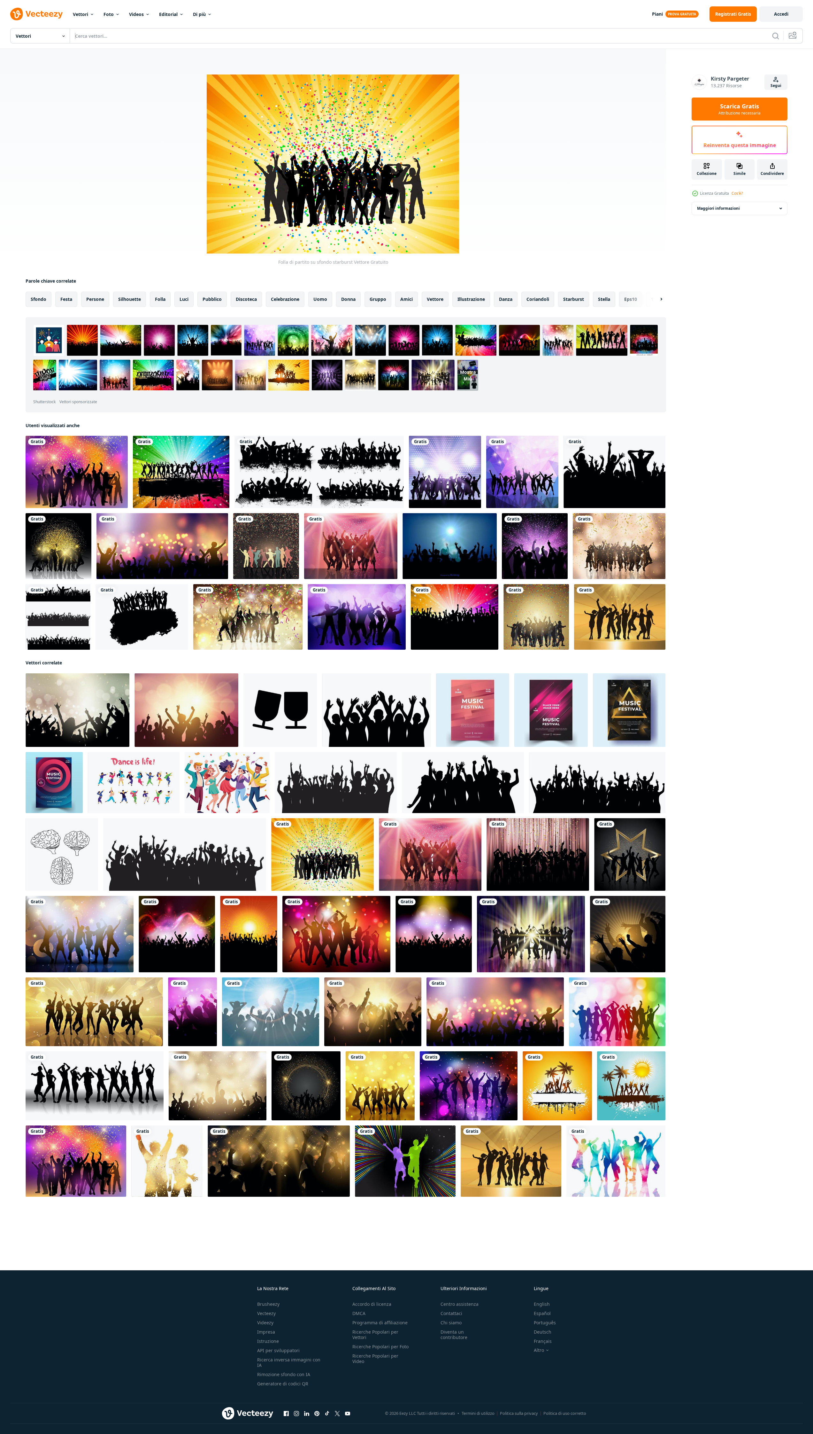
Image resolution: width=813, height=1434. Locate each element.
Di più (199, 14)
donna (348, 299)
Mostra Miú (468, 375)
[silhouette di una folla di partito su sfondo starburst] (531, 934)
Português (545, 1323)
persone (95, 299)
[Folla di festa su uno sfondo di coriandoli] (538, 854)
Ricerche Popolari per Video (375, 1358)
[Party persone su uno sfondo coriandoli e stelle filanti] (248, 617)
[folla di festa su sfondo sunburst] (372, 1011)
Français (543, 1341)
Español (542, 1313)
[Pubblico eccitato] (248, 934)
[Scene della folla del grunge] (319, 472)
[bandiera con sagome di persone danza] (95, 1085)
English (542, 1304)
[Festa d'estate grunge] (557, 1085)
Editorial (168, 14)
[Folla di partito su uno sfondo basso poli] (522, 472)
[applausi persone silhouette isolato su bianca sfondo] (376, 710)
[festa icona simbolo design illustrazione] (280, 710)
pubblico (212, 299)
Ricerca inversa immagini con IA (288, 1362)
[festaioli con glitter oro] (629, 854)
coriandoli (537, 299)
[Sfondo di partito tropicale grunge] (631, 1085)
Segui (776, 85)
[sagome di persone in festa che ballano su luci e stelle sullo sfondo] (80, 934)
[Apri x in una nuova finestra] (337, 1413)
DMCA (358, 1313)
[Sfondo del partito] (181, 472)
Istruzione (268, 1341)
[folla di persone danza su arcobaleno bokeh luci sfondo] (617, 1011)
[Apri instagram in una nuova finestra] (296, 1413)
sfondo (38, 299)
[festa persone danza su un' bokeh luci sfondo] (469, 1085)
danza (505, 299)
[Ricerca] (775, 36)
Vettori (80, 14)
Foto (109, 14)
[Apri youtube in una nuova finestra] (347, 1413)
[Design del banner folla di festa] (162, 546)
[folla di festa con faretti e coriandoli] (350, 546)
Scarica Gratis (739, 109)
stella (604, 299)
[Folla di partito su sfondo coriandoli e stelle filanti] (619, 546)
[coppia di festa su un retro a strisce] (405, 1161)
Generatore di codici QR (282, 1384)
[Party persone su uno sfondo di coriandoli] (536, 617)
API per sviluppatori (278, 1350)
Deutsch (542, 1332)
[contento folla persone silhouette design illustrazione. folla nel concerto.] (336, 782)
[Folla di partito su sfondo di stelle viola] (535, 546)
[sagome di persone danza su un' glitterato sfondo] (306, 1085)
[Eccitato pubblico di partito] (614, 472)
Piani (657, 14)
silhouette (129, 299)
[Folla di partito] (454, 617)
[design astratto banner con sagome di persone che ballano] (94, 1011)
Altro (539, 1350)
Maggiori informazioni (718, 208)
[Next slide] (656, 299)
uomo (320, 299)
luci (184, 299)
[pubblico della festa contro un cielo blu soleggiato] (270, 1011)
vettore (435, 299)
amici (406, 299)
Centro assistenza (460, 1304)
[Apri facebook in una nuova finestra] (286, 1413)
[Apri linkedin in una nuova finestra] (306, 1413)
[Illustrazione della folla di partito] (450, 546)
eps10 (630, 299)
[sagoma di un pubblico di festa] (192, 1011)
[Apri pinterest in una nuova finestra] (316, 1413)
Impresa (266, 1332)
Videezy (265, 1323)
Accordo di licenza (371, 1304)
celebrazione (285, 299)
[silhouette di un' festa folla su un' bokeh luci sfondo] (336, 934)
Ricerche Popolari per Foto (380, 1347)
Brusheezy (268, 1304)
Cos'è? (737, 193)
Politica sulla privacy (519, 1413)
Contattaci (451, 1313)
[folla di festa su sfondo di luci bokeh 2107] (77, 710)
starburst (573, 299)
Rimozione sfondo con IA (283, 1374)
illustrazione (471, 299)
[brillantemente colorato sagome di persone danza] (615, 1161)
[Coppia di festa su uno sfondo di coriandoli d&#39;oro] (167, 1161)
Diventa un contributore (454, 1334)
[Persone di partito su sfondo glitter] (58, 546)
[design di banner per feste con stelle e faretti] (279, 1161)
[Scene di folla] (58, 617)
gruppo (378, 299)
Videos (136, 14)
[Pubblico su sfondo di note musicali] (177, 934)
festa (66, 299)
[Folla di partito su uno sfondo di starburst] (627, 934)
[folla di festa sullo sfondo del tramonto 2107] (186, 710)
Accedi (781, 14)
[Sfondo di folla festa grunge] (142, 617)
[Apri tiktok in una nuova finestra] (327, 1413)
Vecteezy (266, 1313)
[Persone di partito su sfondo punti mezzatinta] (266, 546)
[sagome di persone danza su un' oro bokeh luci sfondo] (380, 1085)
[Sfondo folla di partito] (445, 472)
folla (160, 299)
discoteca (246, 299)
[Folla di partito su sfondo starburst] (322, 854)
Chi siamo (451, 1323)
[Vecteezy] (36, 14)
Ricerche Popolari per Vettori (375, 1334)
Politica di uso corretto (564, 1413)
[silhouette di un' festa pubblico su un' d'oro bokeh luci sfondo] (217, 1085)
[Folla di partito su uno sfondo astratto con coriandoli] (77, 472)
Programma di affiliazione (380, 1323)
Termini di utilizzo (478, 1413)
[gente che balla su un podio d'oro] (619, 617)
